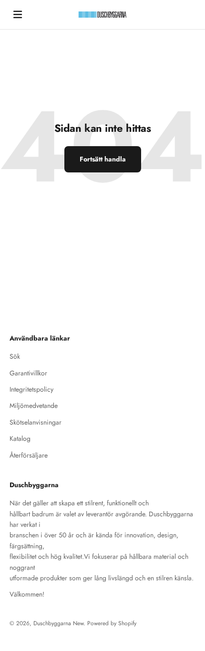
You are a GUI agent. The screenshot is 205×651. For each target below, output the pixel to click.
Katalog (20, 438)
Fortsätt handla (103, 159)
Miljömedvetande (34, 405)
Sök (15, 356)
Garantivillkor (28, 373)
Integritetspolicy (31, 389)
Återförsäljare (29, 455)
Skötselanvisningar (36, 422)
